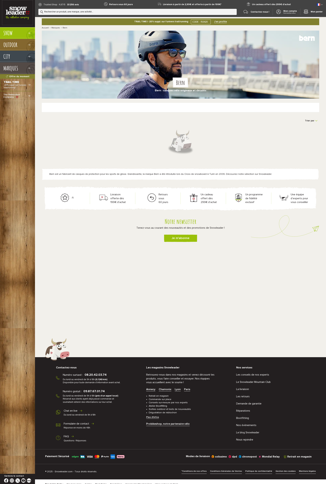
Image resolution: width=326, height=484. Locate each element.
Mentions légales (307, 471)
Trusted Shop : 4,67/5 (54, 5)
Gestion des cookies (286, 471)
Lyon (178, 389)
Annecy (150, 389)
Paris (187, 389)
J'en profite (220, 21)
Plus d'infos (152, 417)
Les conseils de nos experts (252, 374)
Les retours (243, 396)
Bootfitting (242, 418)
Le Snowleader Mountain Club (253, 382)
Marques (55, 28)
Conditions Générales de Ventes (226, 471)
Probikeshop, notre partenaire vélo (168, 423)
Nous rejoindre (244, 439)
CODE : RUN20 (200, 22)
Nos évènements (246, 425)
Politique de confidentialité (258, 471)
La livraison (242, 389)
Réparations (243, 410)
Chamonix (165, 389)
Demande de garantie (248, 403)
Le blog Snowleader (247, 432)
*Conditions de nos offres (194, 471)
